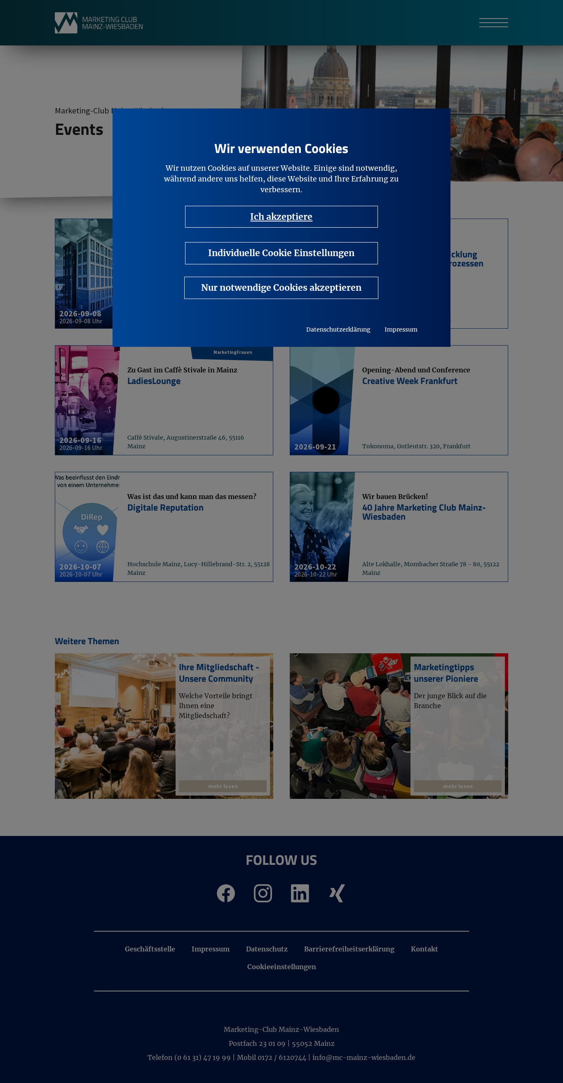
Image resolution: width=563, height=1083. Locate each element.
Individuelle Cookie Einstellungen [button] (281, 253)
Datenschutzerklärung (338, 329)
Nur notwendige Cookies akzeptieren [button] (281, 287)
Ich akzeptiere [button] (281, 216)
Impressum (401, 329)
